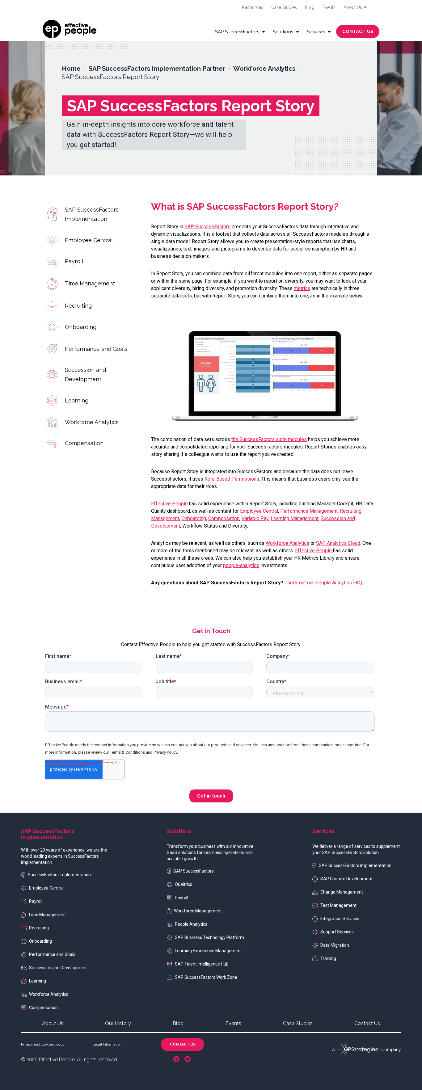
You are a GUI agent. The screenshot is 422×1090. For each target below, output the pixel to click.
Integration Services (339, 918)
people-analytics (241, 565)
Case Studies (284, 7)
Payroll (74, 261)
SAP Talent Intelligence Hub (202, 964)
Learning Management (295, 518)
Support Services (337, 931)
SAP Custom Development (346, 878)
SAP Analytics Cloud (338, 543)
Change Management (341, 892)
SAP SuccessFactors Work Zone (206, 977)
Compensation (84, 443)
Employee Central (89, 240)
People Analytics (191, 924)
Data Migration (334, 945)
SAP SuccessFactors (207, 226)
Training (328, 958)
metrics (302, 288)
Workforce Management (198, 910)
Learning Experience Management (208, 950)
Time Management (90, 283)
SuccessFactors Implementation (59, 874)
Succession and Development (85, 374)
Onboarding (80, 326)
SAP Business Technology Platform (209, 937)
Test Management (338, 905)
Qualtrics (183, 884)
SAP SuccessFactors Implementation (92, 214)
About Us (52, 1023)
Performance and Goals (96, 348)
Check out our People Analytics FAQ (323, 583)
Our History (118, 1023)
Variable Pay (255, 518)
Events (329, 7)
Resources (252, 7)
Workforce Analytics (92, 422)
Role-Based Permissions (232, 479)
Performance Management (309, 511)
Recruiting (78, 305)
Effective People (169, 504)
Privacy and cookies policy (43, 1044)
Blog (309, 7)
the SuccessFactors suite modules (269, 439)
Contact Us (367, 1023)
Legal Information (107, 1044)
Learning (76, 400)
